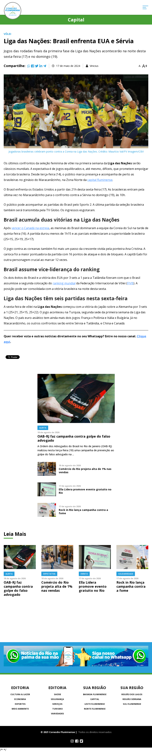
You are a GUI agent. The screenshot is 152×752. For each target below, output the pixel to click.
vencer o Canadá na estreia (30, 228)
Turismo (57, 708)
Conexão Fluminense (13, 11)
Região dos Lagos (131, 694)
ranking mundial (64, 283)
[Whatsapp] (28, 66)
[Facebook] (32, 66)
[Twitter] (36, 66)
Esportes (20, 704)
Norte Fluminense (94, 708)
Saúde (57, 694)
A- (140, 66)
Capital (94, 699)
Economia (20, 699)
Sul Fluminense (132, 704)
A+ (144, 65)
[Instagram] (72, 741)
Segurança (57, 699)
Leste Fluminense (95, 704)
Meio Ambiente (20, 708)
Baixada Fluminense (94, 694)
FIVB (130, 283)
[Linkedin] (40, 66)
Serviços (57, 704)
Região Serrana (132, 699)
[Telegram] (44, 66)
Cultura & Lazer (20, 694)
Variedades (57, 713)
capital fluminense (100, 180)
